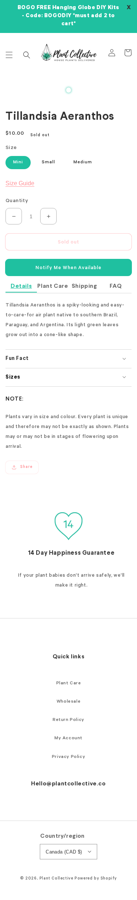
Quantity (16, 201)
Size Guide (19, 183)
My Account (68, 738)
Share (26, 467)
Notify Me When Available (68, 268)
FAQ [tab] (116, 286)
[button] (9, 55)
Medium (82, 162)
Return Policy (68, 720)
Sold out (68, 242)
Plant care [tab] (52, 286)
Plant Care (68, 683)
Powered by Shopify (96, 879)
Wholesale (68, 701)
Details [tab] (21, 286)
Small (48, 162)
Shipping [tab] (84, 286)
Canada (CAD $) (64, 852)
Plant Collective (56, 879)
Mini (18, 162)
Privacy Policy (68, 757)
